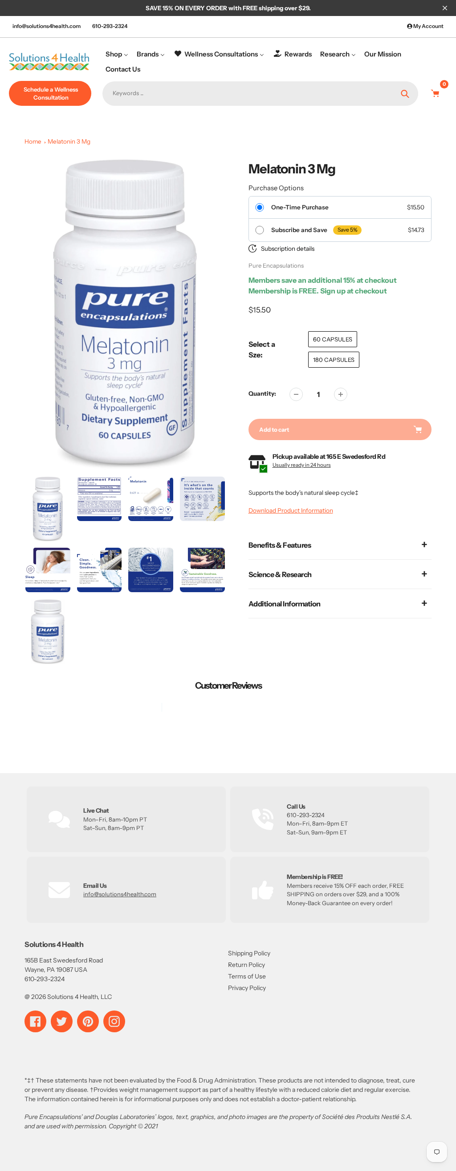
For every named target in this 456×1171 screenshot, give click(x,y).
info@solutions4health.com (46, 26)
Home (32, 141)
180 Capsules (333, 359)
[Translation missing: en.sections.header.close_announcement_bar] (444, 8)
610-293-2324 (109, 26)
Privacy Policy (247, 988)
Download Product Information (290, 510)
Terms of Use (247, 976)
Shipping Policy (249, 953)
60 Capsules (332, 339)
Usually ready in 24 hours (302, 465)
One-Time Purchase (300, 207)
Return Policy (246, 965)
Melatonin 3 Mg (69, 141)
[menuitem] (117, 54)
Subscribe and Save (299, 229)
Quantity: (262, 393)
